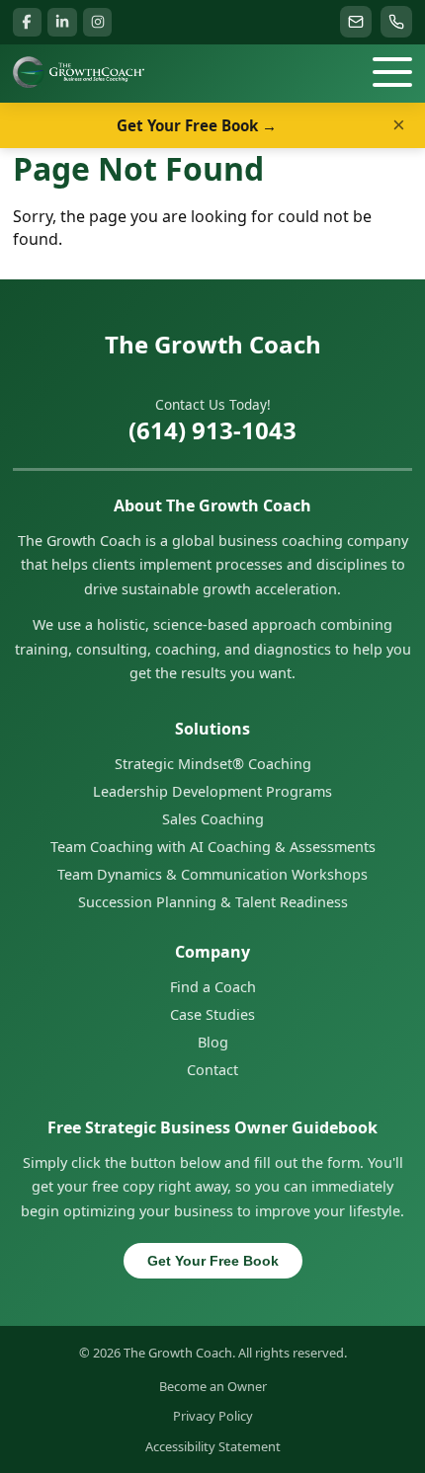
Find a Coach (213, 986)
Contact (212, 1069)
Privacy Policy (213, 1416)
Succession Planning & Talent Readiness (213, 901)
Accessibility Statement (213, 1446)
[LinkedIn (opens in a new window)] (61, 22)
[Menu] (392, 72)
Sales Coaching (213, 819)
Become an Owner (213, 1386)
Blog (213, 1042)
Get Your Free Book (213, 1261)
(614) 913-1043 (212, 430)
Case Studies (212, 1014)
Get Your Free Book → (197, 125)
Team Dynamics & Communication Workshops (212, 874)
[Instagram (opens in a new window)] (97, 22)
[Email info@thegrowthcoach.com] (356, 22)
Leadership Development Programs (212, 791)
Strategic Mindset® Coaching (213, 763)
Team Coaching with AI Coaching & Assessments (213, 846)
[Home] (78, 72)
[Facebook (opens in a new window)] (27, 22)
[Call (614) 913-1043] (396, 22)
